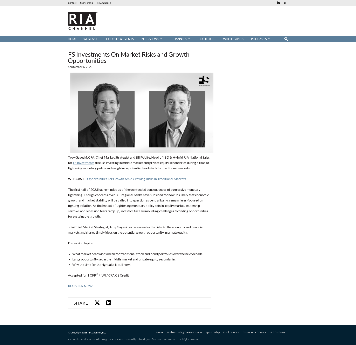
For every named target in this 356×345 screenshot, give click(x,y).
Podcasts (259, 39)
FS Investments (83, 163)
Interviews (150, 39)
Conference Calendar (255, 332)
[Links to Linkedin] (278, 3)
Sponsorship (86, 2)
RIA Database (104, 2)
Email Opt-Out (231, 332)
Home (72, 39)
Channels (179, 39)
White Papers (233, 39)
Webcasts (91, 39)
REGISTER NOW (80, 286)
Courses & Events (120, 39)
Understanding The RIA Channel (184, 332)
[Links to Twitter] (285, 3)
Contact (72, 2)
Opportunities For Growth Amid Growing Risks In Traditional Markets (136, 179)
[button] (286, 39)
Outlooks (208, 39)
